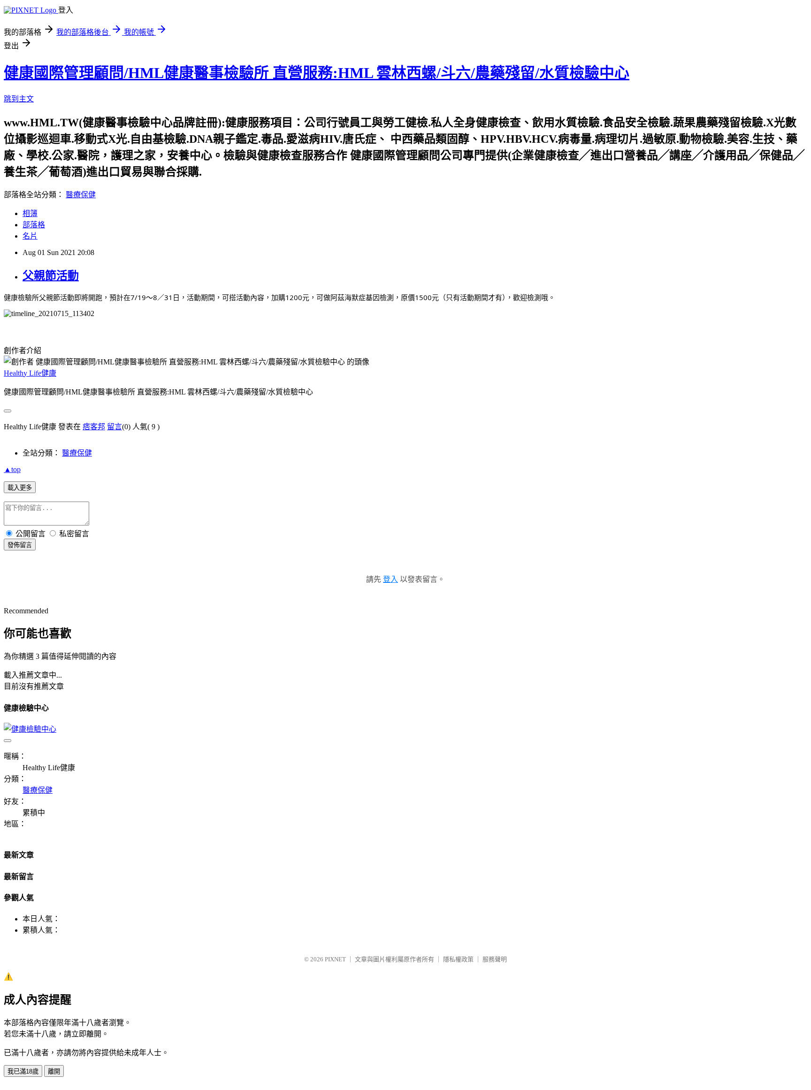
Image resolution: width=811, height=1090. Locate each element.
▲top (12, 469)
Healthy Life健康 (30, 373)
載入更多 (20, 487)
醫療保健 (81, 195)
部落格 (34, 225)
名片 (30, 236)
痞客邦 (94, 427)
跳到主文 (19, 99)
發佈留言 (20, 545)
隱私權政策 (458, 959)
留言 (114, 427)
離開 (54, 1071)
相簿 (30, 213)
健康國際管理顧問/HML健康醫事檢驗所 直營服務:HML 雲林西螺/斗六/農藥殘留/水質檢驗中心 (316, 72)
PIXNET (335, 959)
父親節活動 (51, 276)
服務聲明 (494, 959)
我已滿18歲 (23, 1071)
